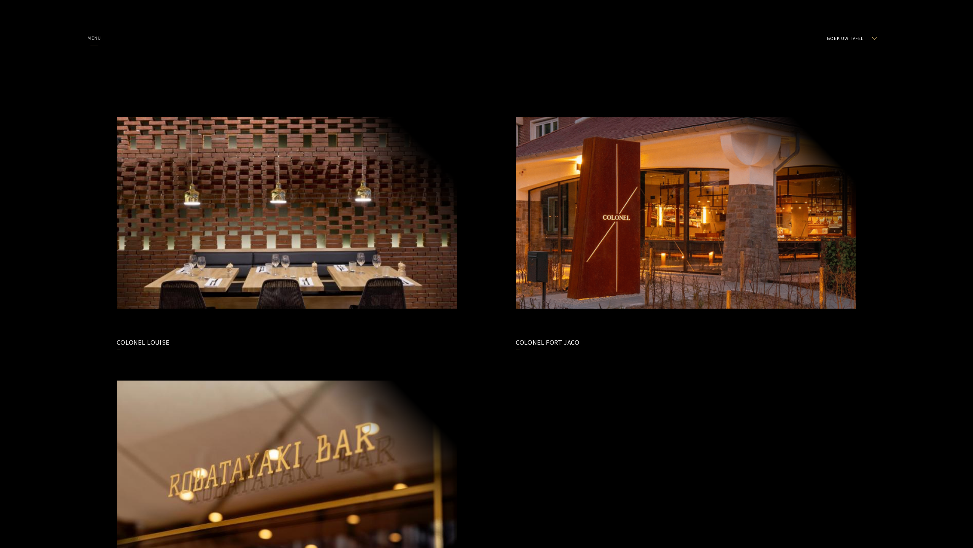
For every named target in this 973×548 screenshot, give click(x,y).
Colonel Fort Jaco (547, 342)
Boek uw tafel (845, 38)
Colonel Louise (143, 342)
